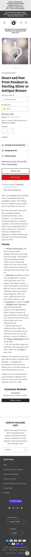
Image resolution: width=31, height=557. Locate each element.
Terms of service (11, 553)
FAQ (5, 465)
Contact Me (7, 488)
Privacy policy (24, 550)
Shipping (4, 117)
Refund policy (13, 550)
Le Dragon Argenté (14, 547)
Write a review (15, 400)
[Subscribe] (25, 449)
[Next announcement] (27, 5)
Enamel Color (6, 105)
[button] (4, 22)
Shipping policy (23, 553)
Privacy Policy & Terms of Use (14, 483)
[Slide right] (20, 68)
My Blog (6, 493)
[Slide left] (11, 68)
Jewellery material (8, 95)
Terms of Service (9, 479)
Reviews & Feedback (11, 474)
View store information (12, 190)
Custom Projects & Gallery (13, 470)
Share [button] (5, 137)
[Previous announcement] (3, 5)
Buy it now (15, 177)
